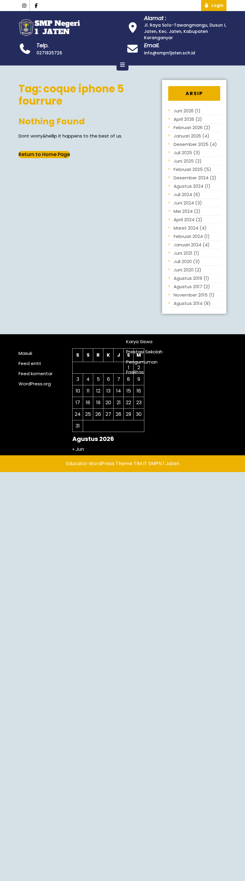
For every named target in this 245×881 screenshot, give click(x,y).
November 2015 (191, 295)
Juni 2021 (183, 253)
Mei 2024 (183, 211)
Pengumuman (141, 362)
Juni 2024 (184, 203)
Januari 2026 (187, 136)
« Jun (78, 449)
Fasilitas (135, 372)
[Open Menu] (122, 64)
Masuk (25, 353)
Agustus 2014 (188, 303)
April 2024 (184, 219)
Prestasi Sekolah (144, 352)
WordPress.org (35, 384)
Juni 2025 (184, 161)
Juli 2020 (183, 261)
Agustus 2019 (188, 278)
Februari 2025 (188, 169)
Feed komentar (36, 373)
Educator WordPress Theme (99, 463)
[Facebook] (36, 5)
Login (219, 4)
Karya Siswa (139, 341)
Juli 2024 (183, 194)
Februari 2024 (188, 236)
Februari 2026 (188, 127)
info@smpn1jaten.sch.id (169, 53)
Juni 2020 (184, 270)
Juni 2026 (184, 111)
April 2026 (184, 119)
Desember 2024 (191, 178)
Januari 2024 (187, 245)
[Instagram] (24, 5)
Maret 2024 (186, 228)
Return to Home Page (44, 154)
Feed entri (30, 363)
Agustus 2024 (188, 186)
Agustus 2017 (188, 286)
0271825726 (49, 53)
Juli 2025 (183, 152)
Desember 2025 (191, 144)
